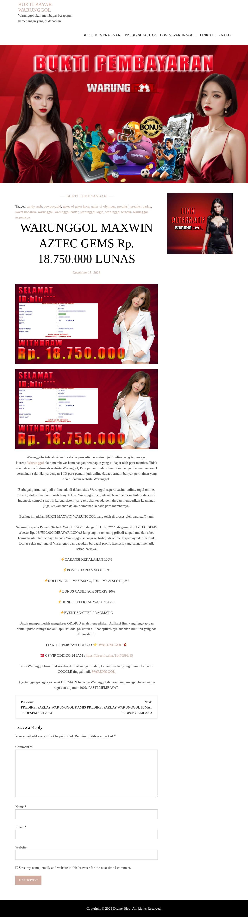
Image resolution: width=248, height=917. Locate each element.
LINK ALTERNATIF (215, 35)
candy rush (34, 206)
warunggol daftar (66, 212)
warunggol (45, 212)
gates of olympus (103, 206)
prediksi (122, 206)
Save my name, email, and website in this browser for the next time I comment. (75, 868)
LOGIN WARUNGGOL (178, 35)
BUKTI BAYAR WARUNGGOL (35, 7)
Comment (23, 747)
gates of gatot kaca (76, 206)
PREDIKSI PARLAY (140, 35)
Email (20, 827)
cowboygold (52, 206)
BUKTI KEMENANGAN (102, 35)
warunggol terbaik (118, 212)
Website (21, 847)
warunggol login (91, 212)
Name (20, 807)
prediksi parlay (140, 206)
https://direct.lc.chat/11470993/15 (109, 655)
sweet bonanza (25, 212)
